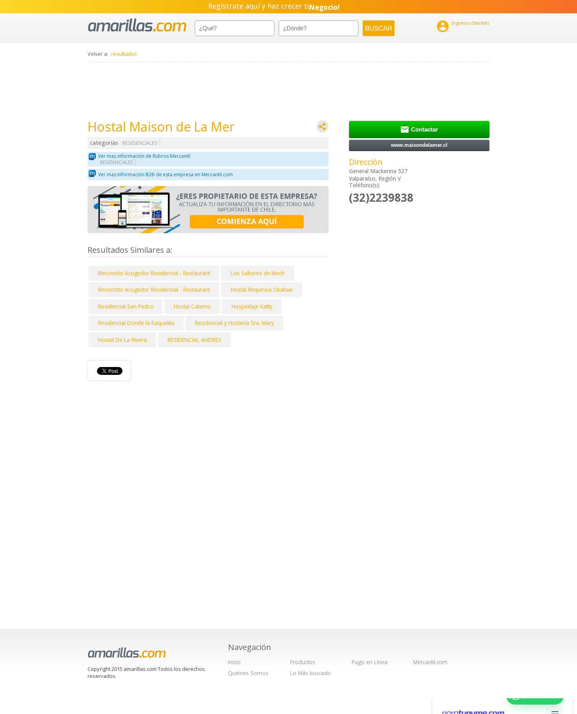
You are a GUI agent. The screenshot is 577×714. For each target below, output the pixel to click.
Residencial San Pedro (125, 306)
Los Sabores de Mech (258, 273)
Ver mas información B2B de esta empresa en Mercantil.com (165, 174)
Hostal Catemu (192, 306)
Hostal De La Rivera (122, 339)
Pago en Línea (369, 662)
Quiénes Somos (248, 673)
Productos (302, 662)
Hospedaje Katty (252, 306)
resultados (124, 53)
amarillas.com (137, 25)
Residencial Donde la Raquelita (136, 323)
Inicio (234, 662)
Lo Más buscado (310, 673)
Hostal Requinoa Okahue (262, 289)
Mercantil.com (430, 662)
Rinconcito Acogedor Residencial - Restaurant (154, 273)
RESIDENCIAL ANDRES (194, 339)
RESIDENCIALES (140, 143)
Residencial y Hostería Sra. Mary (234, 323)
